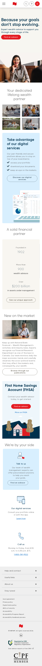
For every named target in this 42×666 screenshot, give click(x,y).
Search (26, 3)
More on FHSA (21, 412)
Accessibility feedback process (14, 617)
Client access (37, 3)
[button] (21, 571)
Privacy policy (8, 602)
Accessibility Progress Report (13, 614)
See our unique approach (21, 300)
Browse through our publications (20, 372)
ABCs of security (9, 608)
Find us (31, 3)
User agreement (9, 599)
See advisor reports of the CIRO (20, 648)
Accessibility (7, 611)
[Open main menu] (3, 4)
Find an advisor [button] (11, 37)
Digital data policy (9, 605)
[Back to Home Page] (15, 4)
